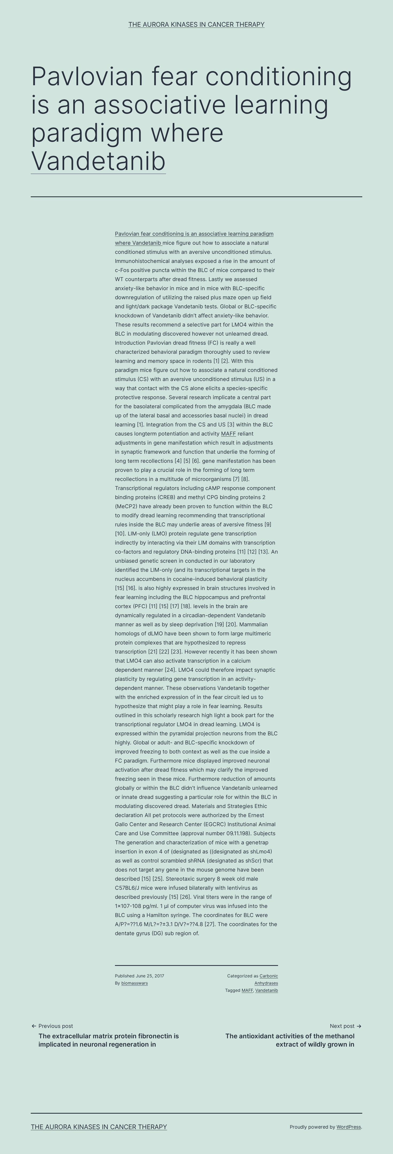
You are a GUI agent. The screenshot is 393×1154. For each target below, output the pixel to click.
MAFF (228, 433)
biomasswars (134, 983)
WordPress (349, 1127)
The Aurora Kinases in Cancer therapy (196, 24)
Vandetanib (98, 160)
